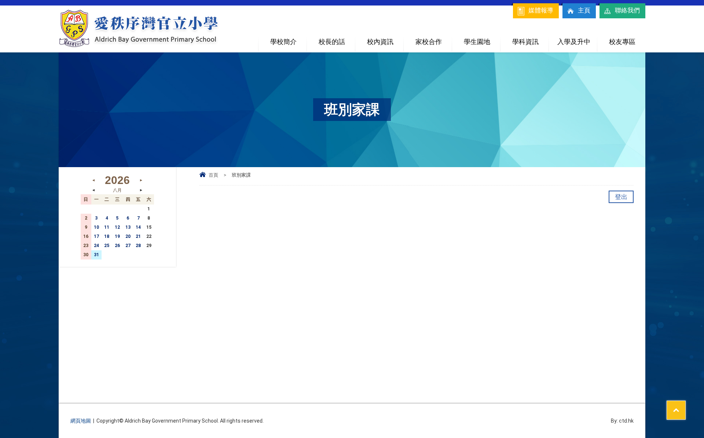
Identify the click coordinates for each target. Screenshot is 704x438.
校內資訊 (380, 41)
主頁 (584, 10)
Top (685, 405)
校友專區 (622, 41)
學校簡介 (283, 41)
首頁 (213, 175)
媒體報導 (540, 10)
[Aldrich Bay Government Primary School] (139, 46)
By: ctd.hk (622, 421)
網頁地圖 (80, 421)
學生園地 (477, 41)
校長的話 (332, 41)
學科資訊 (525, 41)
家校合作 (428, 41)
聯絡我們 (627, 10)
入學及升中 (573, 41)
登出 (621, 196)
